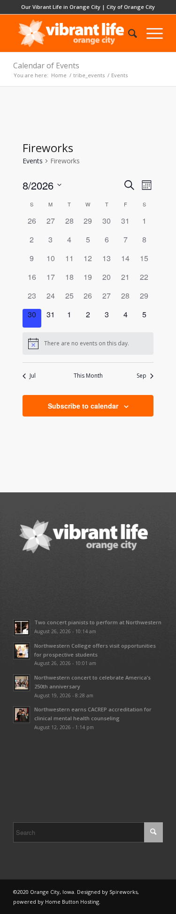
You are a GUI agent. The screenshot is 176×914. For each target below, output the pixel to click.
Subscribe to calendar (83, 405)
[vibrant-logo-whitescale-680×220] (73, 33)
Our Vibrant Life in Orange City (60, 6)
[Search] (128, 33)
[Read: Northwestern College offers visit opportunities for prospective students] (21, 651)
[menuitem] (128, 33)
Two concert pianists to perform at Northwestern (97, 622)
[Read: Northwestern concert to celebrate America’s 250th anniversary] (21, 682)
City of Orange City (131, 6)
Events (33, 160)
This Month (88, 376)
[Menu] (150, 33)
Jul (33, 376)
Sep (141, 376)
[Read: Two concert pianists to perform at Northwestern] (21, 627)
